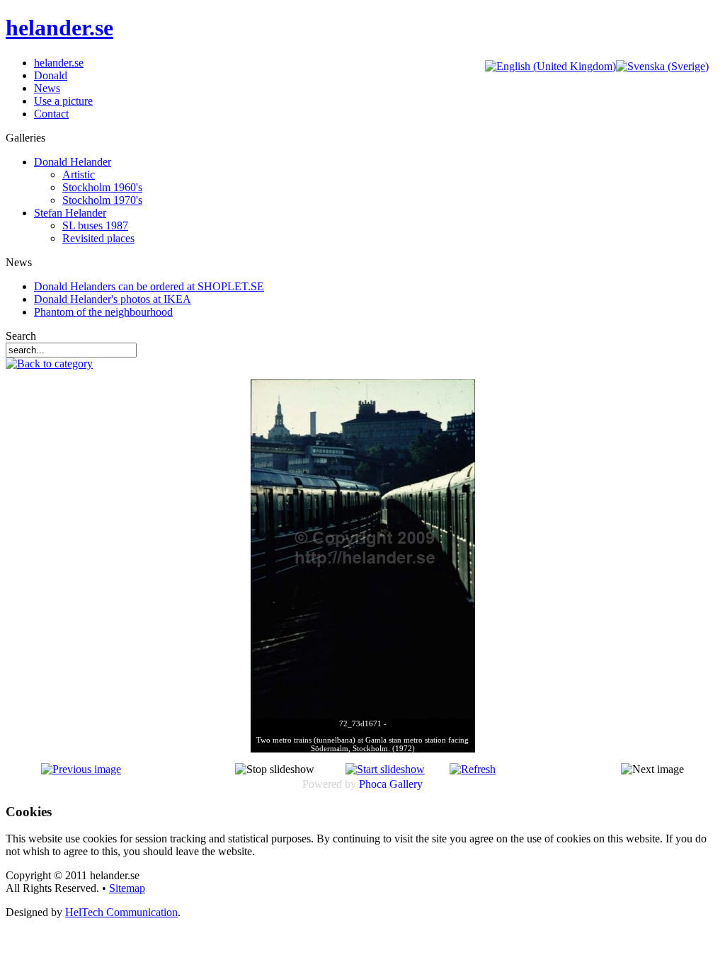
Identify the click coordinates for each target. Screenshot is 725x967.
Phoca (373, 784)
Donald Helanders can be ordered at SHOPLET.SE (149, 286)
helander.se (59, 27)
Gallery (406, 784)
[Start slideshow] (385, 769)
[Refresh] (473, 769)
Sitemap (127, 888)
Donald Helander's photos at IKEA (112, 299)
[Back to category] (49, 363)
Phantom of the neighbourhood (103, 312)
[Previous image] (81, 769)
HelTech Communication (121, 912)
